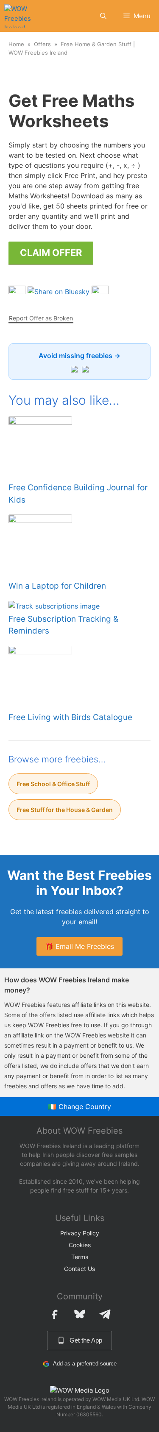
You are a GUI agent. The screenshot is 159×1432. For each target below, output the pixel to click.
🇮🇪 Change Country (79, 1106)
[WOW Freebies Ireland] (18, 16)
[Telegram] (105, 1314)
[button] (103, 16)
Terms (79, 1256)
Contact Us (79, 1268)
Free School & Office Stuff (53, 783)
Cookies (80, 1244)
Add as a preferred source (85, 1363)
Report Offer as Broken (41, 318)
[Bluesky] (80, 1314)
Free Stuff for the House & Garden (65, 809)
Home (16, 44)
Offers (42, 44)
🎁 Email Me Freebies (79, 946)
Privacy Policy (79, 1233)
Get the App (86, 1340)
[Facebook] (54, 1314)
